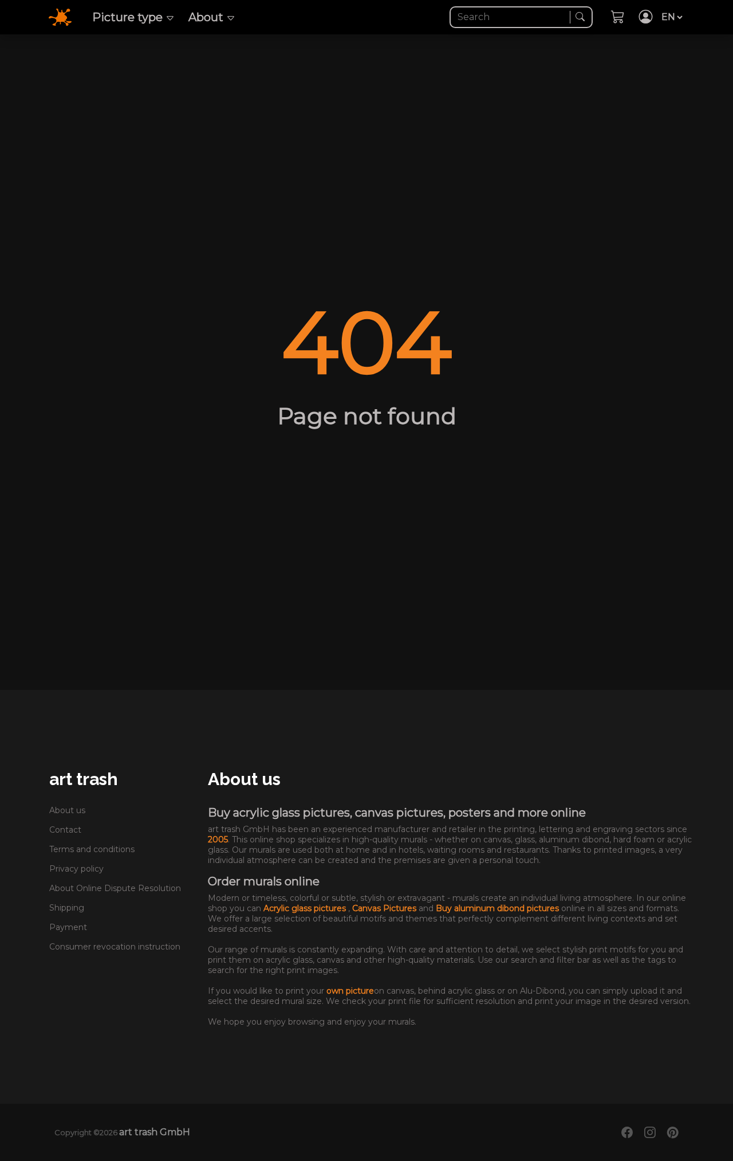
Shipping (66, 908)
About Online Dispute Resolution (115, 888)
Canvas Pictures (385, 908)
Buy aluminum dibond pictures (498, 908)
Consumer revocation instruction (114, 947)
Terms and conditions (92, 849)
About (207, 17)
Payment (68, 927)
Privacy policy (76, 869)
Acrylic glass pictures (305, 908)
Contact (65, 830)
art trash (83, 779)
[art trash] (67, 16)
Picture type (128, 17)
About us (67, 810)
